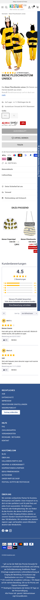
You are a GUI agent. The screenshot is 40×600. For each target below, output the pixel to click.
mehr (4, 95)
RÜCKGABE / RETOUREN (11, 437)
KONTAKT (5, 441)
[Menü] (2, 7)
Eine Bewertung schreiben (20, 305)
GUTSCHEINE (7, 475)
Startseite (4, 14)
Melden (14, 340)
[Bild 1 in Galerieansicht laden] (20, 43)
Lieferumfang (7, 175)
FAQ (3, 427)
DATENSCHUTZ (8, 397)
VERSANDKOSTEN (9, 434)
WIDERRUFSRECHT (9, 408)
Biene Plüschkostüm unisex (17, 14)
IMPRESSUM (6, 401)
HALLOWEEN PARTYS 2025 (12, 461)
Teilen (20, 145)
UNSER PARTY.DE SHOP (11, 479)
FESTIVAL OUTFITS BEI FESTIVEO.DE (15, 482)
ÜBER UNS (6, 458)
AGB (3, 394)
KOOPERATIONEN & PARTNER (13, 468)
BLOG (4, 454)
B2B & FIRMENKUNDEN (10, 472)
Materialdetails (7, 169)
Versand (8, 192)
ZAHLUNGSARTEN (9, 430)
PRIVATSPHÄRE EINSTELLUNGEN (14, 404)
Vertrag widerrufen (11, 412)
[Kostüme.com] (18, 7)
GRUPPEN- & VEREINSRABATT (13, 465)
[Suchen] (7, 7)
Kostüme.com (11, 555)
